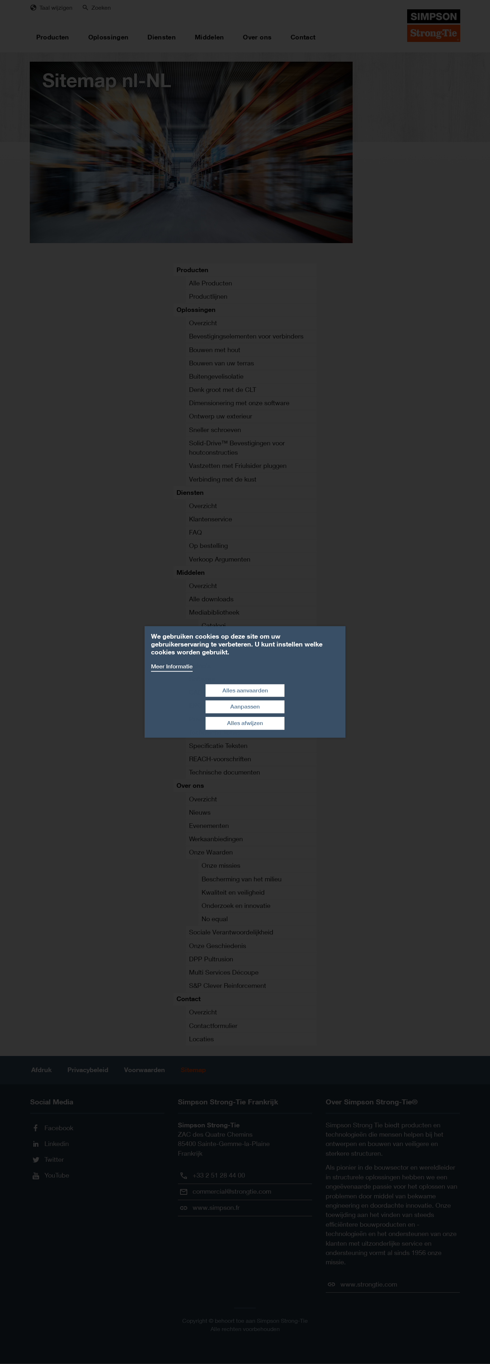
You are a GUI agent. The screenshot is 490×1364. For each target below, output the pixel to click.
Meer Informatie (172, 666)
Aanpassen (245, 707)
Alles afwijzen (245, 723)
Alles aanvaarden (245, 690)
